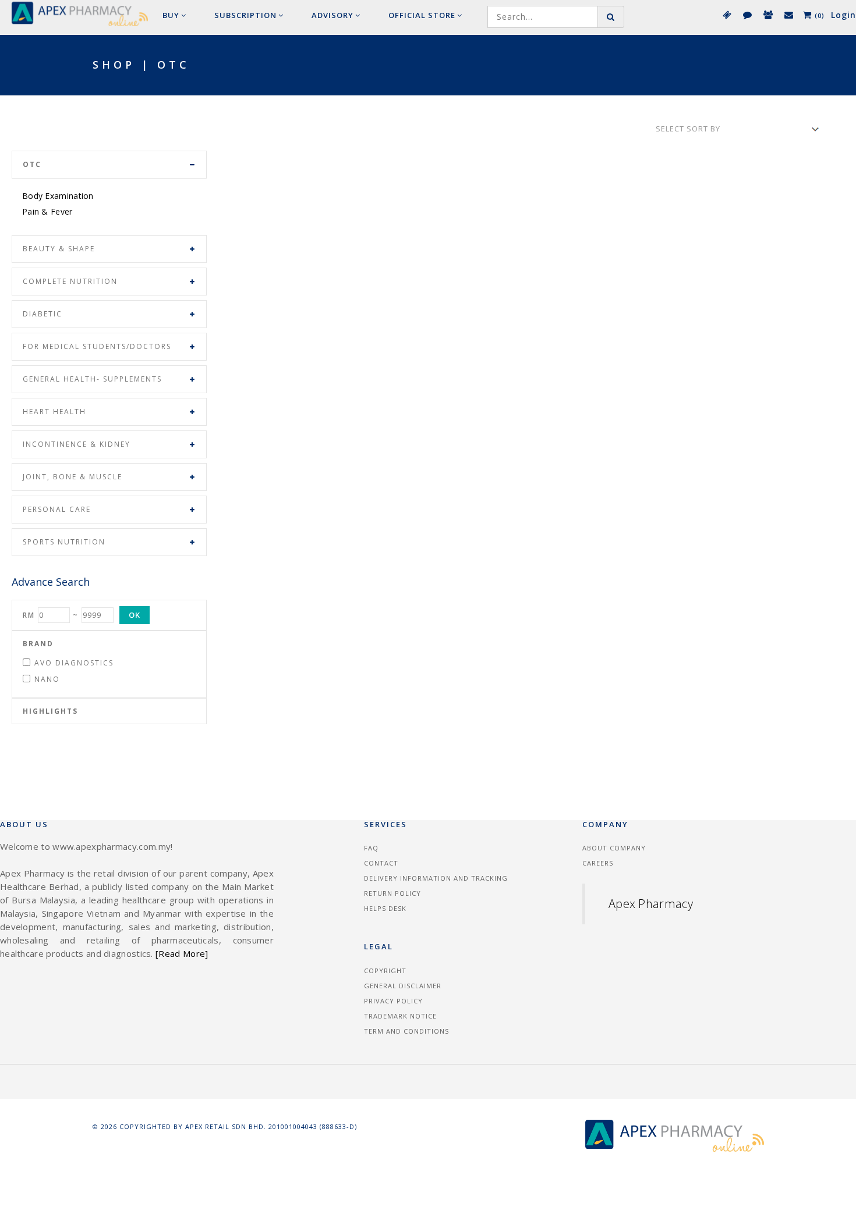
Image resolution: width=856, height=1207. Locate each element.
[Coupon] (726, 14)
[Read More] (181, 953)
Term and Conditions (406, 1031)
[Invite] (767, 14)
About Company (614, 847)
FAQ (371, 847)
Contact (381, 863)
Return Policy (392, 893)
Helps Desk (385, 908)
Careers (597, 863)
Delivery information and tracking (436, 878)
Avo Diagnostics (74, 663)
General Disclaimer (402, 985)
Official (421, 15)
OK (134, 615)
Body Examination (58, 195)
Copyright (385, 970)
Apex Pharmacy (651, 904)
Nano (47, 679)
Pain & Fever (47, 211)
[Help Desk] (788, 14)
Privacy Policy (393, 1000)
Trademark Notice (400, 1016)
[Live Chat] (746, 14)
